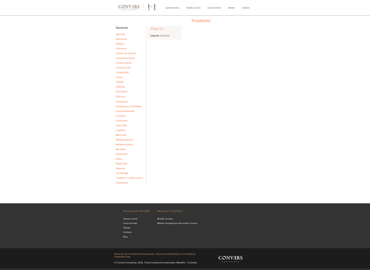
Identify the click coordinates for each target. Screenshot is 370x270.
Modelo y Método (170, 211)
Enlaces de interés (136, 211)
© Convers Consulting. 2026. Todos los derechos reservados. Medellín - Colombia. (155, 262)
